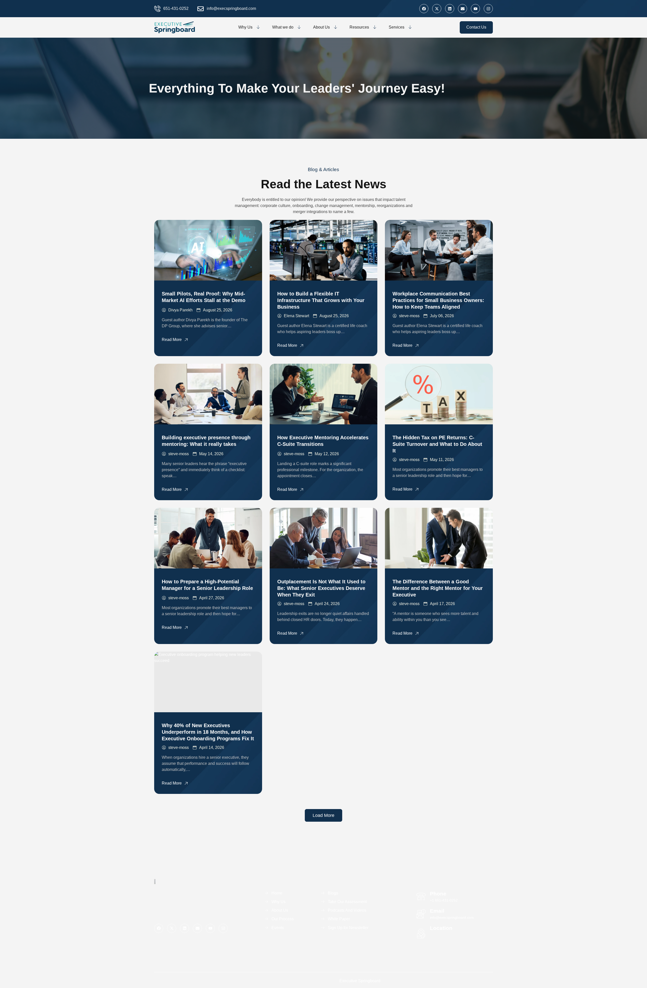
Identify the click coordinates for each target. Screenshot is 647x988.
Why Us (245, 27)
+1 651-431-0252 (444, 900)
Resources (359, 27)
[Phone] (421, 897)
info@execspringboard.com (452, 917)
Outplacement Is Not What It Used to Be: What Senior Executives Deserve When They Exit (321, 588)
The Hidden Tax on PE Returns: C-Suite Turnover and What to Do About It (437, 444)
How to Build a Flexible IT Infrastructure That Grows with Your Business (320, 300)
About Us (321, 27)
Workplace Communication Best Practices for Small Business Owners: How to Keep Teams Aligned (438, 300)
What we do (282, 27)
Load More (323, 815)
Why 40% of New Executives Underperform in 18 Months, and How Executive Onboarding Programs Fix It (208, 732)
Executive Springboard (359, 981)
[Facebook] (423, 8)
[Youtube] (475, 8)
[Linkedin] (449, 8)
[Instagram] (488, 8)
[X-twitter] (436, 8)
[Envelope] (462, 8)
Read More (172, 339)
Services (396, 27)
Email (437, 911)
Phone (438, 894)
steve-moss (409, 316)
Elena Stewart (296, 316)
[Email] (421, 914)
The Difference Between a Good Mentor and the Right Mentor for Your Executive (437, 588)
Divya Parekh (180, 310)
